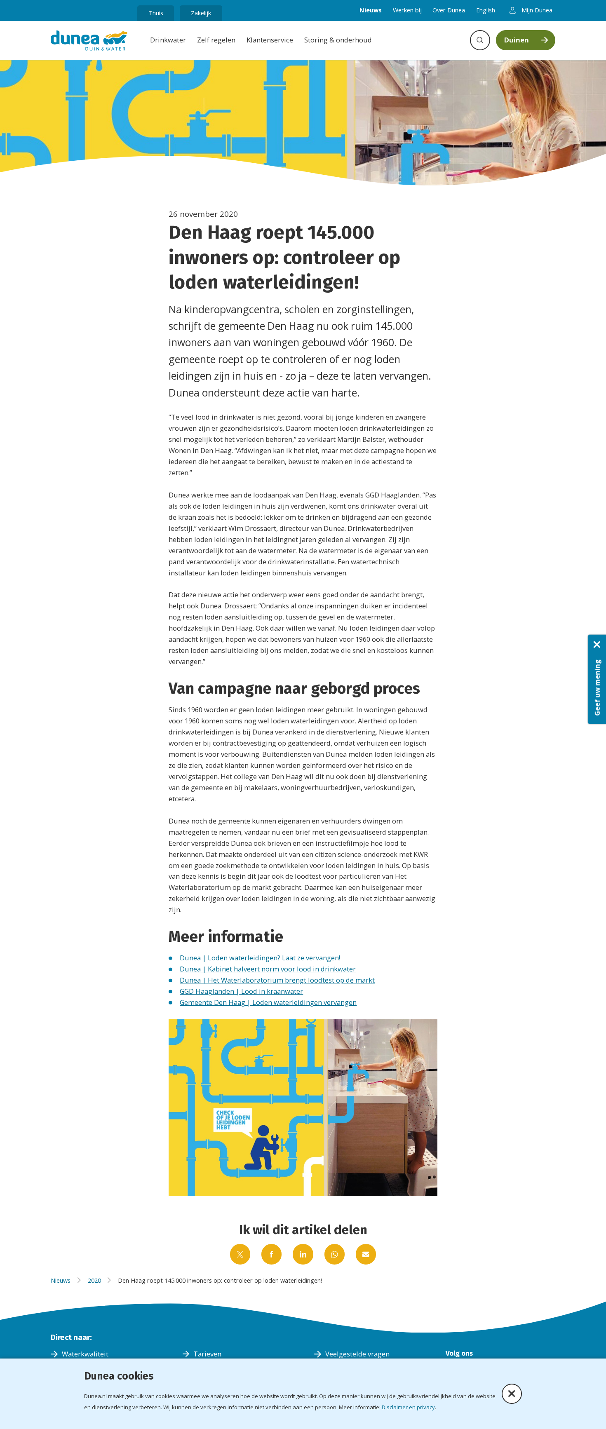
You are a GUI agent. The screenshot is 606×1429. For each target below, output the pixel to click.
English (485, 10)
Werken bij (407, 10)
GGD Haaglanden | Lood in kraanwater (241, 991)
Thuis (155, 13)
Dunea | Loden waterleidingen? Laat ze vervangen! (260, 957)
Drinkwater (168, 40)
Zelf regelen (216, 40)
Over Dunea (448, 10)
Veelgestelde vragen (357, 1354)
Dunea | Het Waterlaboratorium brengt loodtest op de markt (277, 980)
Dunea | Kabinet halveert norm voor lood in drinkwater (268, 969)
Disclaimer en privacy (408, 1407)
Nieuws (370, 10)
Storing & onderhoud (338, 40)
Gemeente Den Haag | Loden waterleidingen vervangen (268, 1002)
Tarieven (207, 1354)
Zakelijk (201, 13)
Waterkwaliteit (85, 1354)
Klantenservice (270, 40)
